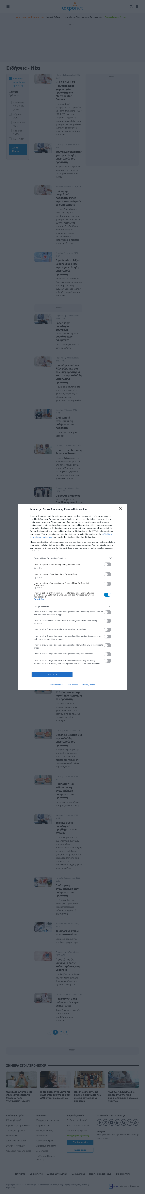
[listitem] (72, 558)
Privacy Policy (88, 685)
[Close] (121, 509)
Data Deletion (56, 685)
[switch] (107, 564)
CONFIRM (52, 675)
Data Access (72, 685)
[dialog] (72, 597)
